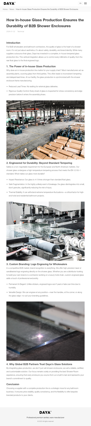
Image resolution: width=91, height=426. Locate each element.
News (12, 9)
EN (80, 3)
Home (5, 9)
